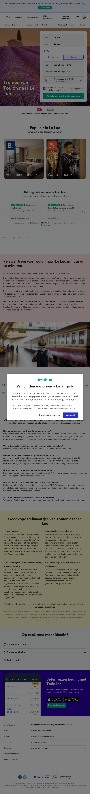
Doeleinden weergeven (49, 415)
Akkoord (70, 415)
